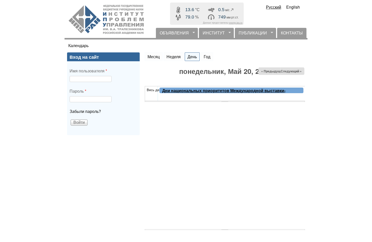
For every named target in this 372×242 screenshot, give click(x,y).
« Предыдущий (272, 71)
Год (207, 56)
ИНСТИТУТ (212, 34)
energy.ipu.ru (235, 23)
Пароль (78, 91)
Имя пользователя (88, 71)
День (194, 56)
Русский (273, 7)
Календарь (78, 45)
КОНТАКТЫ (292, 33)
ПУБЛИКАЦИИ (251, 34)
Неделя (174, 56)
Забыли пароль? (85, 111)
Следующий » (291, 71)
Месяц (154, 56)
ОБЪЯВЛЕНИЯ (172, 34)
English (293, 7)
